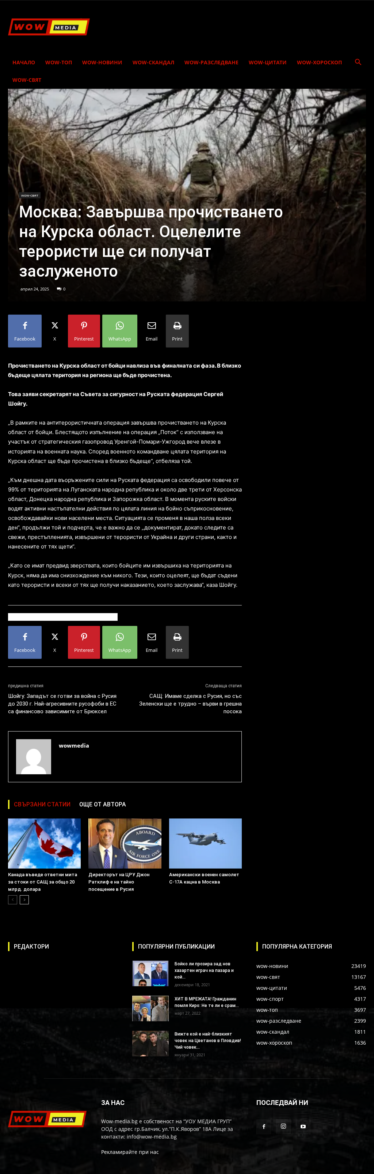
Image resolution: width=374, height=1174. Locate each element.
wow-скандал (153, 62)
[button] (358, 63)
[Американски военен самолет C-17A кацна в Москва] (205, 843)
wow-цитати (268, 62)
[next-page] (24, 899)
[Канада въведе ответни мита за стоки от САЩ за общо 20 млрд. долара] (44, 843)
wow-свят (26, 79)
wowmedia (74, 745)
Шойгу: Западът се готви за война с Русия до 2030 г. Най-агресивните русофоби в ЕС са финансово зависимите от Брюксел (62, 704)
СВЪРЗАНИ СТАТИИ (42, 804)
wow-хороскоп (319, 62)
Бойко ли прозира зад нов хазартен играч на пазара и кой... (204, 970)
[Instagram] (283, 1126)
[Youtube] (303, 1127)
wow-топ (58, 62)
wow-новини (102, 62)
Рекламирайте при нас (130, 1151)
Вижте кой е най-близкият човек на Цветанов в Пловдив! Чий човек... (208, 1040)
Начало (23, 62)
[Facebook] (263, 1127)
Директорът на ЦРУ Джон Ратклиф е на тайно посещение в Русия (118, 882)
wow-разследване (211, 62)
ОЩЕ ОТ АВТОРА (102, 804)
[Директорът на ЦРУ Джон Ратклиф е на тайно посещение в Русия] (124, 843)
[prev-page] (12, 899)
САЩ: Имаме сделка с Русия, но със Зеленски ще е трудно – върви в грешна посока (190, 704)
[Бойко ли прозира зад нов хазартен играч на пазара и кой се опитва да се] (150, 973)
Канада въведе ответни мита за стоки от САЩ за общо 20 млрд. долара (42, 882)
